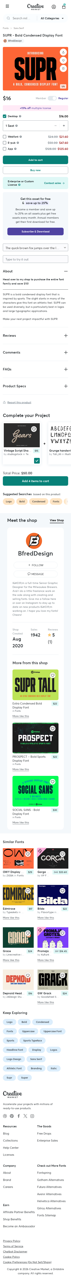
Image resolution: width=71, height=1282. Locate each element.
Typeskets (12, 912)
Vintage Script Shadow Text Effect (26, 450)
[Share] (63, 52)
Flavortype (47, 912)
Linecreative (13, 954)
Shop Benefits (12, 1219)
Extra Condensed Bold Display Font (27, 705)
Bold (24, 1022)
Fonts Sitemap (46, 1215)
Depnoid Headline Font (18, 993)
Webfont (13, 136)
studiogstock (14, 454)
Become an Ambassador (19, 1226)
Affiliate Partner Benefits (19, 1212)
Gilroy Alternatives (49, 1208)
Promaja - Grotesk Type (53, 951)
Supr (9, 1077)
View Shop (57, 520)
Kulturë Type (48, 954)
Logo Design (14, 1059)
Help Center (11, 1147)
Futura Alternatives (49, 1187)
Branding (36, 1068)
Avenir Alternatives (49, 1194)
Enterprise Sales (47, 1140)
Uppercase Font (53, 1031)
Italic (54, 1068)
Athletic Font (14, 1068)
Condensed (42, 1022)
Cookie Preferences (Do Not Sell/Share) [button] (27, 1262)
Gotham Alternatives (50, 1179)
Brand (7, 1179)
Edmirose (9, 908)
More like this (20, 716)
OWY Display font (14, 872)
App (10, 148)
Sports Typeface (32, 1040)
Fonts (6, 28)
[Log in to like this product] (34, 429)
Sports (10, 1040)
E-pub (12, 142)
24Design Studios (16, 996)
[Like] (63, 60)
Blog (6, 1133)
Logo (9, 1022)
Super (24, 1077)
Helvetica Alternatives (51, 1201)
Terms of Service (13, 1246)
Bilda (40, 908)
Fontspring (44, 1172)
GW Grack (44, 993)
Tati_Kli (57, 454)
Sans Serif (19, 28)
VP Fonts (46, 875)
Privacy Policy (11, 1240)
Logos (53, 1049)
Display (36, 1049)
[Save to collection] (63, 68)
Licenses (8, 1155)
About (7, 1172)
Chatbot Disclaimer (15, 1251)
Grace (7, 951)
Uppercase (28, 1031)
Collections (10, 1140)
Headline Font (15, 1049)
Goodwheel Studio (51, 996)
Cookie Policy (11, 1256)
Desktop (13, 116)
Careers (8, 1187)
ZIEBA (9, 875)
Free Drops (44, 1133)
